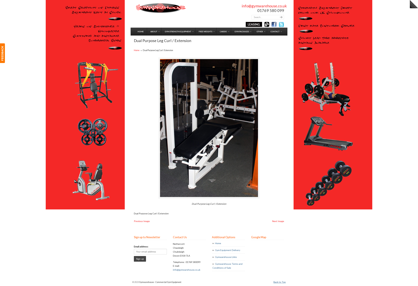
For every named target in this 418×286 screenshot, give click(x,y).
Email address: (141, 246)
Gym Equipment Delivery (227, 250)
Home (136, 50)
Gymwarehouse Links (226, 257)
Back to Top (279, 282)
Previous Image (142, 221)
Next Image (278, 221)
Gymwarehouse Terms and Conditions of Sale (227, 265)
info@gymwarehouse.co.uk (264, 6)
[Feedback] (2, 53)
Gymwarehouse (160, 8)
